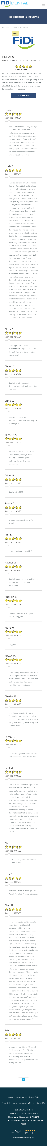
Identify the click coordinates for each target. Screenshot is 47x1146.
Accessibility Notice (27, 1103)
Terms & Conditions (9, 1103)
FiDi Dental (5, 27)
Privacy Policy (34, 1097)
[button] (43, 4)
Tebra (33, 1137)
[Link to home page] (19, 4)
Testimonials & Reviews (20, 27)
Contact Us (41, 1103)
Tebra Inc (23, 1097)
